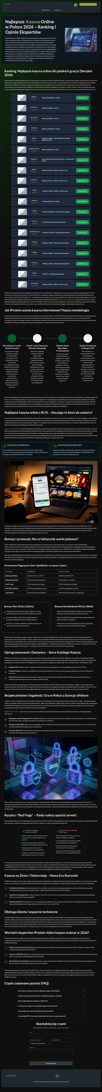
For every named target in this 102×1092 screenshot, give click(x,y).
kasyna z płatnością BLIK (12, 429)
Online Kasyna (45, 10)
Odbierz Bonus (82, 98)
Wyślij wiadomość (51, 1063)
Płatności (57, 10)
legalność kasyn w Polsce (12, 711)
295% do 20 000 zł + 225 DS (88, 4)
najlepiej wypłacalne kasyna (66, 299)
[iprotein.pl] (7, 4)
